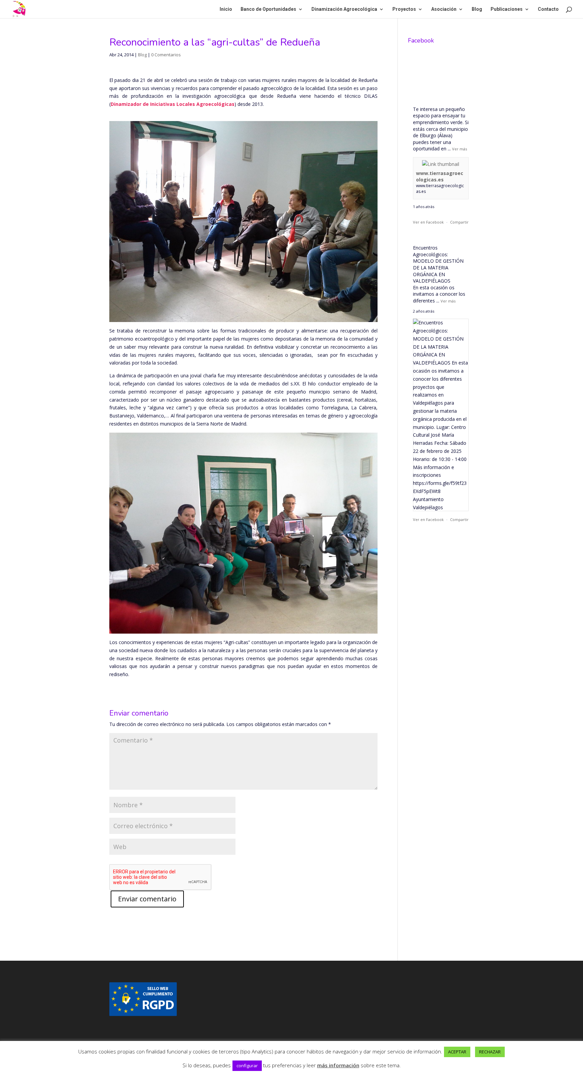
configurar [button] (247, 1066)
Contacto (548, 9)
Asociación (443, 9)
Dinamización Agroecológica (344, 9)
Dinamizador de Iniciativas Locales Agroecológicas (172, 104)
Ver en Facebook (428, 222)
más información (338, 1065)
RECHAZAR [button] (490, 1052)
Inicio (226, 9)
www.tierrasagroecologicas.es (439, 176)
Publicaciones (507, 9)
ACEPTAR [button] (457, 1052)
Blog (477, 9)
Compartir (459, 222)
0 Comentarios (166, 55)
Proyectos (404, 9)
